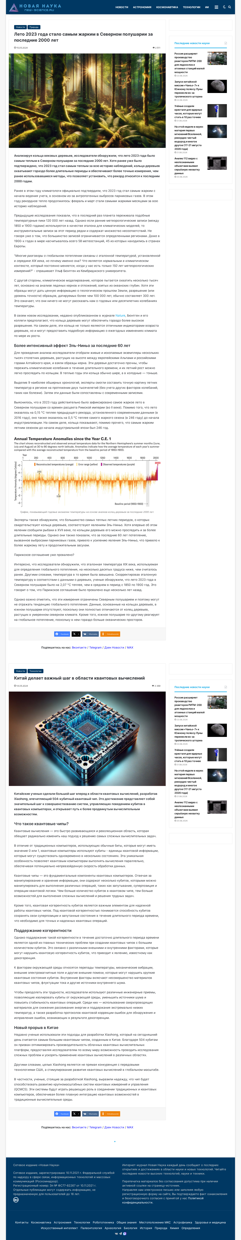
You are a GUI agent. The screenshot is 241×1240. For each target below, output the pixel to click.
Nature (120, 315)
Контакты (21, 1222)
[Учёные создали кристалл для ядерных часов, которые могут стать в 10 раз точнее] (217, 110)
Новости (122, 7)
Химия (174, 1228)
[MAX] (125, 1234)
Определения (191, 1228)
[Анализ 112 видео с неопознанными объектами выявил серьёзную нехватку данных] (217, 163)
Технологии (191, 7)
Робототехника (103, 1222)
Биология (130, 1228)
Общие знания (127, 1222)
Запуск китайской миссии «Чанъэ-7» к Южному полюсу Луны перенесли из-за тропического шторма (188, 89)
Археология (113, 1228)
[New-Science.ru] (35, 7)
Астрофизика (182, 1222)
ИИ (207, 7)
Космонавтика (167, 7)
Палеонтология (91, 1228)
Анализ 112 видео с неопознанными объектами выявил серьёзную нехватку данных (187, 166)
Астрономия (142, 7)
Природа (33, 27)
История (146, 1228)
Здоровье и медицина (210, 1222)
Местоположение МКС (155, 1222)
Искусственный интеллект (59, 1228)
